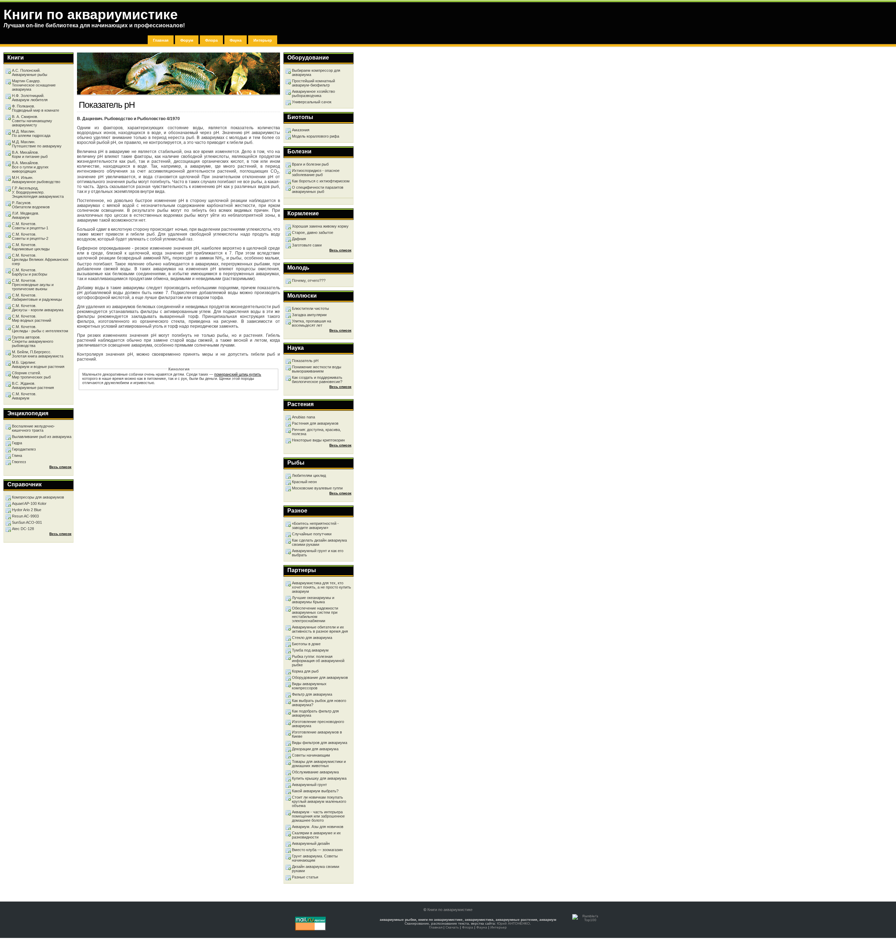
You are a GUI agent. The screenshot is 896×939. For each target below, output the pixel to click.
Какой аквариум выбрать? (315, 791)
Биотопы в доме (306, 644)
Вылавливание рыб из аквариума (41, 436)
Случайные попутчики (311, 534)
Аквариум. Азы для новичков (317, 827)
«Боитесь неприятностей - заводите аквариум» (315, 525)
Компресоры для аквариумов (38, 497)
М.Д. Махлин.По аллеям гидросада (31, 133)
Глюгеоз (19, 462)
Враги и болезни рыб (310, 164)
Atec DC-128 (23, 529)
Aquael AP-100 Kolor (29, 503)
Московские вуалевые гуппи (317, 488)
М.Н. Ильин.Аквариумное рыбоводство (36, 179)
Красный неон (304, 482)
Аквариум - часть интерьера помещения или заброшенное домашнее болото (318, 816)
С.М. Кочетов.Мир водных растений (31, 318)
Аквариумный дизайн (311, 843)
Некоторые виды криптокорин (318, 440)
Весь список (340, 250)
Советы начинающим (311, 755)
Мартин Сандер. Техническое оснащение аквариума (34, 85)
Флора (211, 40)
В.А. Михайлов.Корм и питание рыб (30, 154)
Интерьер (262, 40)
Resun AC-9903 (25, 516)
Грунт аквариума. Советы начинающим (315, 858)
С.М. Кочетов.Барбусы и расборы (29, 272)
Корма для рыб (305, 671)
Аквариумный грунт (309, 784)
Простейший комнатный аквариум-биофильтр (313, 83)
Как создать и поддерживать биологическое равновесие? (317, 379)
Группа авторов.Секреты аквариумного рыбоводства (32, 341)
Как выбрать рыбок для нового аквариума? (319, 702)
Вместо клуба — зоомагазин (317, 850)
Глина (17, 455)
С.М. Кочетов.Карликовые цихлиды (31, 247)
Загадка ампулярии (309, 315)
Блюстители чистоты (310, 308)
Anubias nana (303, 417)
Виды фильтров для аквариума (319, 742)
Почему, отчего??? (309, 280)
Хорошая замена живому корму (320, 226)
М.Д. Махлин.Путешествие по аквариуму (37, 144)
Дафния (299, 239)
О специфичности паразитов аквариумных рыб (317, 189)
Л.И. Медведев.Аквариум (25, 215)
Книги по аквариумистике (449, 909)
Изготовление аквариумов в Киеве (317, 734)
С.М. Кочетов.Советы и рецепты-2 (30, 236)
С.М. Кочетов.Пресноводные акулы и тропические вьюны (33, 284)
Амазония (300, 130)
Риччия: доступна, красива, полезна (316, 431)
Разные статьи (305, 877)
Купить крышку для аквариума (319, 778)
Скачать (452, 927)
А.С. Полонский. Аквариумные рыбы (29, 72)
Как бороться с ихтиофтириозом (321, 181)
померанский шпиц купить (237, 374)
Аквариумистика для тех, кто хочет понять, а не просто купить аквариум (321, 587)
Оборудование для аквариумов (320, 677)
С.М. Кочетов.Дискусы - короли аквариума (37, 308)
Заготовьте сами (307, 245)
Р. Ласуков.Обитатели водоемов (31, 205)
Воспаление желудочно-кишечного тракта (33, 428)
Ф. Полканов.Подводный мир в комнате (35, 108)
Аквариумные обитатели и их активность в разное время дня (320, 629)
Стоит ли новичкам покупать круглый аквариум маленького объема (319, 801)
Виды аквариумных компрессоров (309, 686)
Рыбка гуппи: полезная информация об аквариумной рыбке (318, 660)
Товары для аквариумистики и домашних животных (319, 763)
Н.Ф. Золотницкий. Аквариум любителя (30, 97)
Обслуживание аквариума (315, 772)
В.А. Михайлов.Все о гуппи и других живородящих (30, 167)
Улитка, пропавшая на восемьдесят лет (311, 323)
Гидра (17, 443)
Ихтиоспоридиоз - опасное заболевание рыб (316, 172)
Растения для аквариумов (315, 423)
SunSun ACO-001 (27, 522)
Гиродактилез (24, 449)
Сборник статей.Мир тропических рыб (31, 375)
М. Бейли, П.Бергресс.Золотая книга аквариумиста (37, 354)
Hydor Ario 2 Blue (26, 510)
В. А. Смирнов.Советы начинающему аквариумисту (32, 120)
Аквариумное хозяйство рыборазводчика (313, 93)
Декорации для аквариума (315, 749)
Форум (186, 40)
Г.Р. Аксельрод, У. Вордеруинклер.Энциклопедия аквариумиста (38, 192)
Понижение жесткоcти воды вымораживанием (316, 369)
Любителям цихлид (309, 475)
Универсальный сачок (311, 102)
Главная (160, 40)
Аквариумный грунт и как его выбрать (317, 553)
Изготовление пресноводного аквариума (318, 723)
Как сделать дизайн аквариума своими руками (319, 542)
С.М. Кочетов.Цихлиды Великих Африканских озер (40, 259)
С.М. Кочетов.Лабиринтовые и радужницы (37, 297)
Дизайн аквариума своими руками (315, 868)
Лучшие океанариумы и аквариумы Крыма (313, 600)
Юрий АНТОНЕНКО (513, 923)
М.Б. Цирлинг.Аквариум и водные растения (38, 364)
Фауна (235, 40)
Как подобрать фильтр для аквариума (315, 713)
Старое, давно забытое (312, 232)
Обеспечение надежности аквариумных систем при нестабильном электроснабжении (315, 614)
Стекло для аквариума (312, 637)
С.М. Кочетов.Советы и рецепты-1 (30, 226)
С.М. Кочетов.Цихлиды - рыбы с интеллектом (40, 329)
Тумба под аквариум (310, 650)
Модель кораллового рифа (315, 136)
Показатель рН (305, 361)
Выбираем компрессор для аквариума (316, 72)
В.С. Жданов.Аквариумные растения (33, 385)
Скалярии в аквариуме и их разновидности (316, 835)
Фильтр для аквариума (312, 694)
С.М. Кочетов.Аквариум (24, 396)
